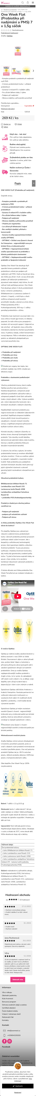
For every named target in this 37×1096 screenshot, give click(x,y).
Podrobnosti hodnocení (9, 33)
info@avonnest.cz (13, 1031)
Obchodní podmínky (9, 995)
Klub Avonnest (7, 998)
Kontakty (5, 1020)
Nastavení (17, 1092)
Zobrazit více (18, 979)
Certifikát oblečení (9, 1008)
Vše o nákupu (7, 992)
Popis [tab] (18, 183)
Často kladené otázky (10, 1011)
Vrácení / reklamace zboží (11, 1014)
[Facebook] (4, 1041)
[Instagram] (9, 1041)
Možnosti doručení (8, 109)
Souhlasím (19, 1086)
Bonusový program (9, 1002)
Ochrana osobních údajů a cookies (14, 1005)
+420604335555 (14, 1035)
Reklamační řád (7, 1017)
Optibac (10, 36)
